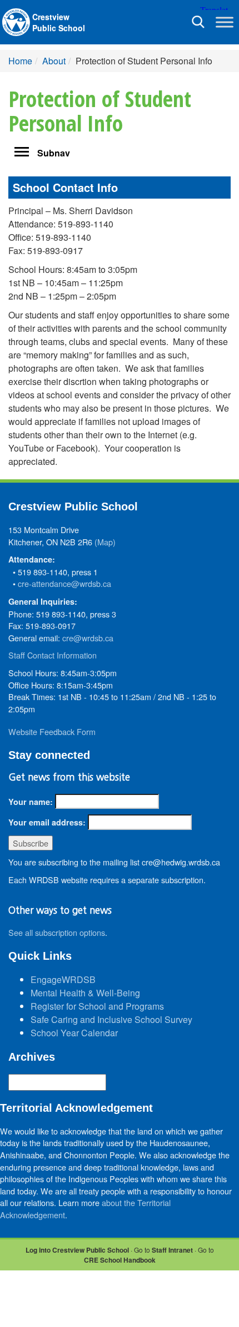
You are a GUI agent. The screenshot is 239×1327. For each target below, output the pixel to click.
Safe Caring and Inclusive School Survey (111, 1019)
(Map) (105, 542)
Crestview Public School (58, 22)
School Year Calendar (74, 1032)
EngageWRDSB (63, 979)
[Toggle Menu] (224, 22)
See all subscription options (56, 932)
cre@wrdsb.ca (87, 638)
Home (20, 60)
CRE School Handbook (120, 1260)
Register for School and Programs (97, 1006)
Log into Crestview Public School (77, 1250)
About (54, 60)
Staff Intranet (172, 1250)
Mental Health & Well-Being (85, 992)
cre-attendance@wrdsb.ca (64, 583)
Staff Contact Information (52, 655)
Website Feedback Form (52, 731)
